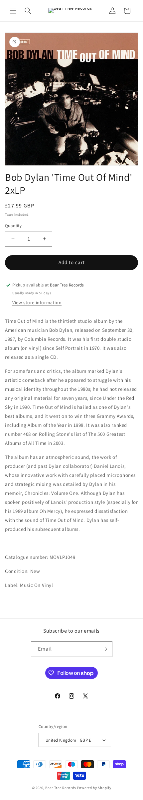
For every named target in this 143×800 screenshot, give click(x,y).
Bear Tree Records (60, 787)
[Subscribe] (104, 649)
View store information (37, 302)
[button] (13, 10)
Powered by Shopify (94, 787)
